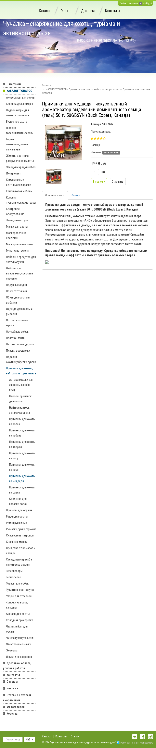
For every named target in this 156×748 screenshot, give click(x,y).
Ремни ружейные (16, 523)
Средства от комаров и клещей (20, 550)
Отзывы (12, 681)
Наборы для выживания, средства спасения (19, 273)
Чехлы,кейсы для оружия (17, 629)
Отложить (118, 181)
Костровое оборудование (15, 211)
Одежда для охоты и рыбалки (19, 311)
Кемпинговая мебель (19, 191)
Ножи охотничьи (16, 291)
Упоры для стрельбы (19, 596)
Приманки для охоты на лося (22, 467)
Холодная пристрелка (19, 620)
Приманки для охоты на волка (22, 421)
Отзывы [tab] (76, 195)
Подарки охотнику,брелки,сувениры (21, 359)
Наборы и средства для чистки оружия (21, 259)
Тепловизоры (14, 571)
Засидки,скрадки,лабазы (21, 167)
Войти (123, 3)
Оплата (66, 11)
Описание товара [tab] (55, 195)
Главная (46, 85)
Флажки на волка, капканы (17, 605)
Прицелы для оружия (19, 510)
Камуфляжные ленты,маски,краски (18, 182)
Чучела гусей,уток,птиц (20, 638)
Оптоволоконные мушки (17, 322)
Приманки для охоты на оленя (22, 490)
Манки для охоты (17, 226)
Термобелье (13, 577)
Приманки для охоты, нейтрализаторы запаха (21, 370)
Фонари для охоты (18, 614)
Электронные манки (18, 644)
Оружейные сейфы (17, 331)
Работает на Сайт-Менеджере (136, 742)
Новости (12, 688)
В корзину (99, 181)
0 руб (149, 3)
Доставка (88, 11)
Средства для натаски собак (18, 501)
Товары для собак (17, 583)
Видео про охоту (16, 121)
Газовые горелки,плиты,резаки (19, 130)
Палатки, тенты (15, 338)
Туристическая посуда (20, 590)
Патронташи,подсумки (20, 344)
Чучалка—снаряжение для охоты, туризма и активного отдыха (61, 28)
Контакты (112, 11)
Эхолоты (11, 650)
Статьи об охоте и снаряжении (17, 697)
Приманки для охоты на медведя (22, 478)
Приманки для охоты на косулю (22, 444)
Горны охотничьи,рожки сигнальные (17, 144)
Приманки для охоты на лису (22, 455)
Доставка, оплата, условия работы (17, 665)
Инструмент (13, 173)
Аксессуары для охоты (20, 97)
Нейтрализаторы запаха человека (19, 410)
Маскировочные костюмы (16, 235)
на (144, 3)
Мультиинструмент (17, 250)
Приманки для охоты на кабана (22, 433)
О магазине (14, 84)
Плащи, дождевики (18, 350)
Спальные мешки (16, 542)
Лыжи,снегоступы (17, 220)
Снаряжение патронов (20, 535)
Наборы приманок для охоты (20, 398)
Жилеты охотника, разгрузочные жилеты (20, 158)
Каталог (45, 11)
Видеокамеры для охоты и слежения (17, 112)
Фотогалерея (15, 707)
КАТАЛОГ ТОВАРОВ (19, 91)
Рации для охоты (17, 516)
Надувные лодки (16, 285)
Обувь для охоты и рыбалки (18, 300)
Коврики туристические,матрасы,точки (21, 200)
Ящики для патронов (19, 657)
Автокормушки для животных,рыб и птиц (21, 385)
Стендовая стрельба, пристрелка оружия (19, 562)
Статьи (75, 736)
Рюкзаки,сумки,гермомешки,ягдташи (21, 529)
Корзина (133, 3)
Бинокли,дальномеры (19, 104)
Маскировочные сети (19, 244)
